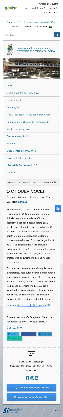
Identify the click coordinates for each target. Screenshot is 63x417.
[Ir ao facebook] (28, 378)
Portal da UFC (13, 22)
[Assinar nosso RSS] (36, 378)
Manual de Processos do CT (22, 165)
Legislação (53, 8)
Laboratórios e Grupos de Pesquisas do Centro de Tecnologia (28, 125)
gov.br (11, 8)
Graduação (13, 107)
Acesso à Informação (35, 8)
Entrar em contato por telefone (33, 387)
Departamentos (15, 100)
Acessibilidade (51, 12)
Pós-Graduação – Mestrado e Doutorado (28, 114)
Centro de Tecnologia (36, 51)
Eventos (11, 143)
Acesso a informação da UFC (38, 22)
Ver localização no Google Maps (33, 397)
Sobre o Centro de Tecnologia (23, 93)
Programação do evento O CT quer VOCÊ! (29, 305)
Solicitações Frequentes (19, 158)
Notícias (11, 172)
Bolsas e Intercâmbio (18, 136)
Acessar (56, 410)
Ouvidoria (15, 26)
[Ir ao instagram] (32, 378)
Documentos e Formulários (21, 150)
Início (10, 85)
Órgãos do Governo (48, 4)
